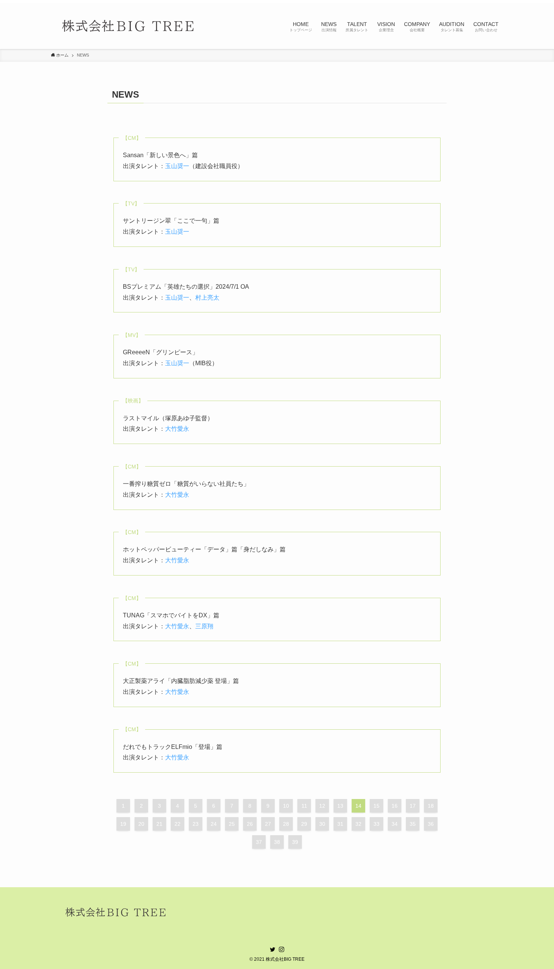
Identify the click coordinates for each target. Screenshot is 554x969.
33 (376, 824)
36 (431, 824)
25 (232, 824)
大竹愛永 (177, 429)
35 (413, 824)
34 (395, 824)
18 (431, 806)
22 (177, 824)
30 (322, 824)
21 (159, 824)
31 (340, 824)
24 (214, 824)
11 (304, 806)
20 (141, 824)
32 (358, 824)
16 (395, 806)
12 (322, 806)
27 (268, 824)
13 (340, 806)
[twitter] (272, 949)
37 (259, 842)
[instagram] (281, 949)
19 (123, 824)
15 (376, 806)
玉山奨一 (177, 166)
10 (286, 806)
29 (304, 824)
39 (295, 842)
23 (196, 824)
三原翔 (204, 626)
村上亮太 (207, 297)
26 (250, 824)
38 (277, 842)
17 (413, 806)
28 (286, 824)
